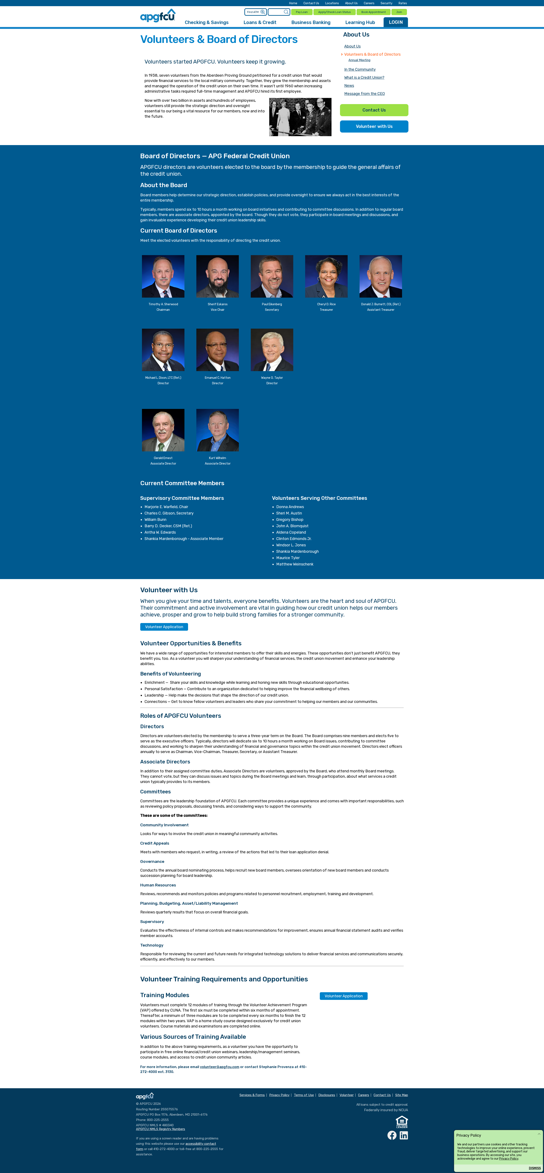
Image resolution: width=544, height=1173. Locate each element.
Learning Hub (360, 22)
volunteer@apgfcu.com (219, 1067)
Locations (332, 3)
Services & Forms (252, 1095)
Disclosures (326, 1095)
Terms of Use (304, 1095)
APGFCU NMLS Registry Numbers (160, 1129)
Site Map (401, 1095)
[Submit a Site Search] (286, 12)
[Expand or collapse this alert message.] (539, 1134)
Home (293, 3)
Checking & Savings (207, 22)
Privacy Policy (508, 1158)
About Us (351, 3)
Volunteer (347, 1095)
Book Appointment (373, 12)
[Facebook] (392, 1135)
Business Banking (310, 22)
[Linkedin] (404, 1135)
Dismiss (535, 1168)
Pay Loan (302, 12)
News (349, 85)
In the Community (360, 69)
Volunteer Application (164, 627)
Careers (369, 3)
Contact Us (311, 3)
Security (386, 3)
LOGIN (396, 22)
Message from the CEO (364, 93)
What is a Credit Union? (364, 77)
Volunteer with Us (374, 126)
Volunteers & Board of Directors (372, 54)
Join (399, 12)
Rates (403, 3)
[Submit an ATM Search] (262, 12)
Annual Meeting (359, 60)
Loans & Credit (260, 22)
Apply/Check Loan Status (334, 12)
